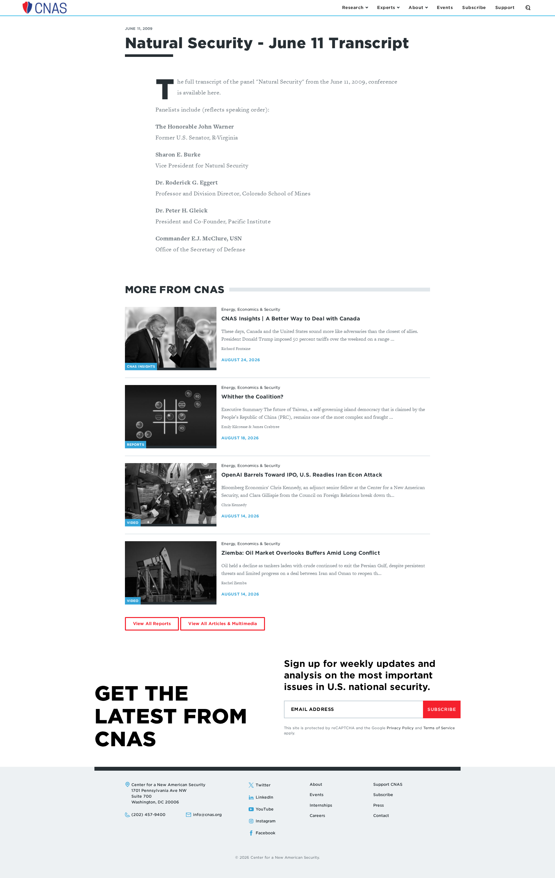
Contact (381, 815)
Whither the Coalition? (252, 397)
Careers (317, 815)
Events (316, 794)
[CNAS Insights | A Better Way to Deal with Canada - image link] (170, 337)
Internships (321, 805)
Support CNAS (387, 784)
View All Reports (152, 623)
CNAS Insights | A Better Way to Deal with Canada (290, 319)
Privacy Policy (400, 728)
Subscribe (441, 709)
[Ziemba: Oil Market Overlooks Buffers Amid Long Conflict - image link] (170, 571)
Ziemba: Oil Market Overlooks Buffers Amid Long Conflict (300, 553)
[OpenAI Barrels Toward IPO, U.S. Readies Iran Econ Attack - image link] (170, 493)
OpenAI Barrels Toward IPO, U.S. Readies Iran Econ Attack (301, 475)
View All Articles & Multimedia (222, 623)
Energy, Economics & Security (250, 309)
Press (378, 805)
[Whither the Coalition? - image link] (170, 415)
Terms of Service (439, 728)
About (316, 784)
